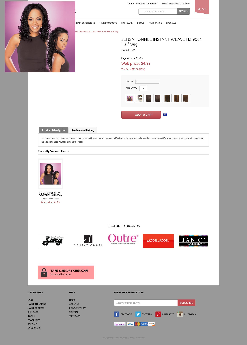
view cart (74, 316)
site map (74, 312)
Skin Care (127, 23)
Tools (140, 23)
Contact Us (152, 4)
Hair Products (36, 308)
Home (131, 4)
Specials (171, 23)
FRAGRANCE (155, 23)
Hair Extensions (37, 304)
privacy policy (77, 308)
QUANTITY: (132, 88)
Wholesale (34, 328)
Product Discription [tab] (53, 130)
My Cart (202, 9)
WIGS (30, 300)
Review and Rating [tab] (83, 130)
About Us (140, 4)
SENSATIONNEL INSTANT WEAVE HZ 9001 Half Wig (50, 194)
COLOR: (130, 81)
